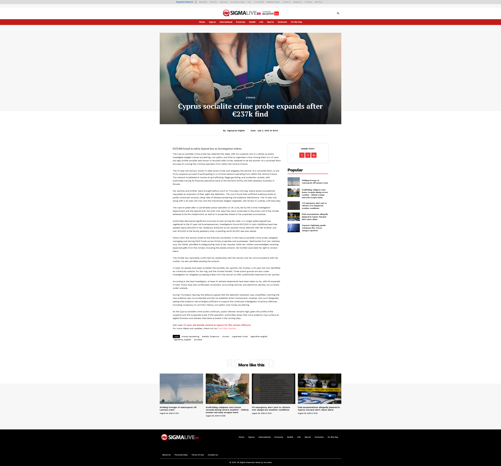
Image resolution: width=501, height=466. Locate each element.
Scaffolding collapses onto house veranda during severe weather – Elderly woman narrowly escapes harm (315, 193)
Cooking (308, 2)
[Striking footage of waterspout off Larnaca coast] (294, 181)
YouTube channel (227, 328)
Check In (287, 2)
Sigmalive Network (184, 2)
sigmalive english (259, 336)
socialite (198, 340)
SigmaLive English (236, 130)
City (249, 2)
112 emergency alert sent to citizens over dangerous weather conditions (314, 205)
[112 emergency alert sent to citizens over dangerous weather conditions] (294, 205)
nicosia (225, 336)
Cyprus (250, 98)
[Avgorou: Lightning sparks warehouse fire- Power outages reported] (294, 228)
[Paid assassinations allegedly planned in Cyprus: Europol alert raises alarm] (294, 216)
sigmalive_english (182, 340)
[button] (338, 13)
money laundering (190, 336)
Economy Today (238, 2)
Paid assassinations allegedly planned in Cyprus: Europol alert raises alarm (315, 216)
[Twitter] (308, 155)
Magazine (298, 2)
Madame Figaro (273, 2)
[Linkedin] (314, 155)
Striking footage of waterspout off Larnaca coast (315, 181)
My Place (319, 2)
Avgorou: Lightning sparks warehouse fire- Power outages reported (314, 228)
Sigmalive (203, 2)
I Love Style (259, 2)
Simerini (213, 2)
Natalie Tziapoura (210, 336)
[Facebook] (302, 155)
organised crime (240, 336)
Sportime (224, 2)
